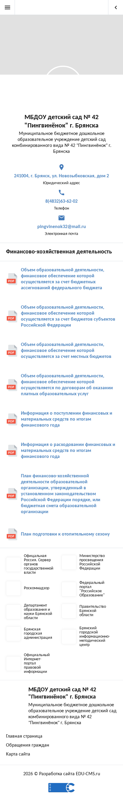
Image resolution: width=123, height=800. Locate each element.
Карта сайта (18, 754)
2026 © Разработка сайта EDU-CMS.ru (61, 774)
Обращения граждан (27, 745)
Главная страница (24, 736)
